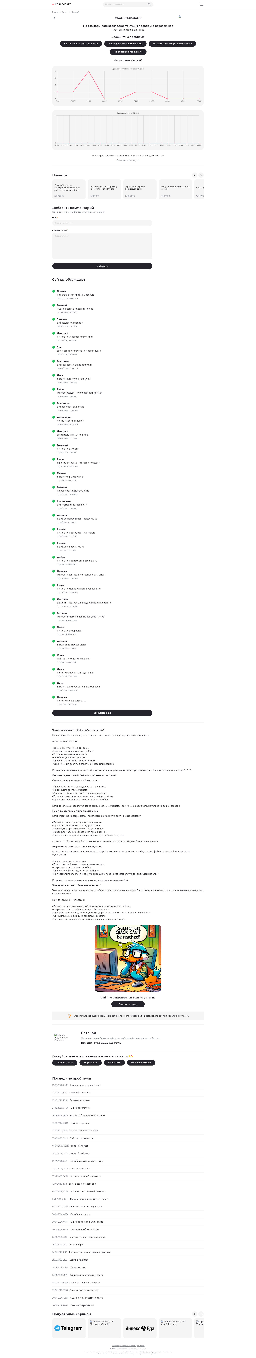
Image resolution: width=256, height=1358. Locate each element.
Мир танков (90, 1062)
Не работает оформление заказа (172, 43)
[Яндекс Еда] (140, 1328)
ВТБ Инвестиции (141, 1062)
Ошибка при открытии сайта (81, 43)
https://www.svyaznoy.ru (107, 1043)
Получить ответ (128, 1004)
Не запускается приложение (125, 43)
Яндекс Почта (65, 1062)
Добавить (102, 266)
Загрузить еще (102, 713)
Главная (55, 12)
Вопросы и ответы (128, 1346)
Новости (116, 1346)
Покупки (65, 12)
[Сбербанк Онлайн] (104, 1328)
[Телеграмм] (69, 1328)
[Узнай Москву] (175, 1328)
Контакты (141, 1346)
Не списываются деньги (128, 52)
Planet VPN (114, 1062)
